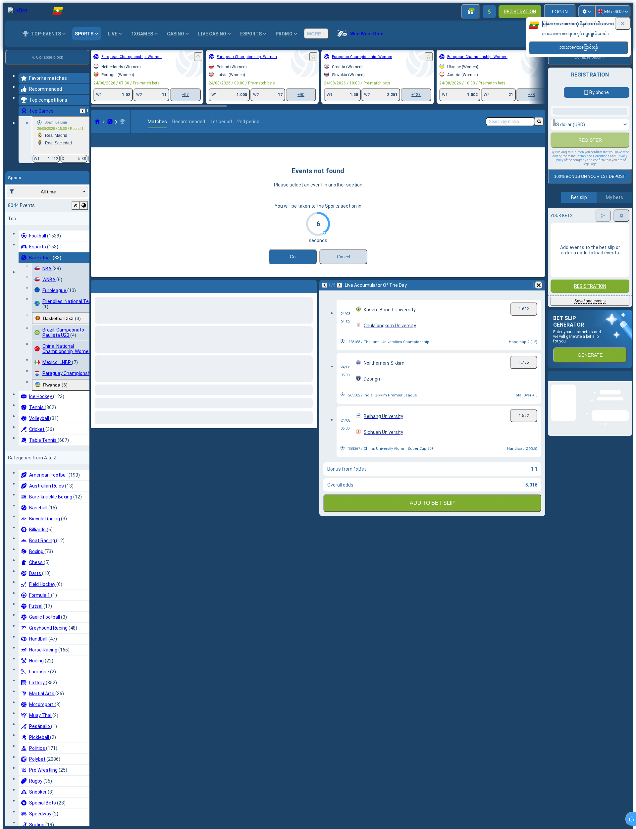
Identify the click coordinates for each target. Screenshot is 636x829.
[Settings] (586, 11)
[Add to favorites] (198, 56)
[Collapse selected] (76, 205)
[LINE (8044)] (97, 121)
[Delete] (310, 296)
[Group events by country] (84, 205)
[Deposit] (489, 11)
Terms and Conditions (593, 231)
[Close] (623, 23)
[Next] (113, 295)
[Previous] (82, 111)
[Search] (539, 121)
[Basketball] (110, 121)
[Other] (489, 145)
